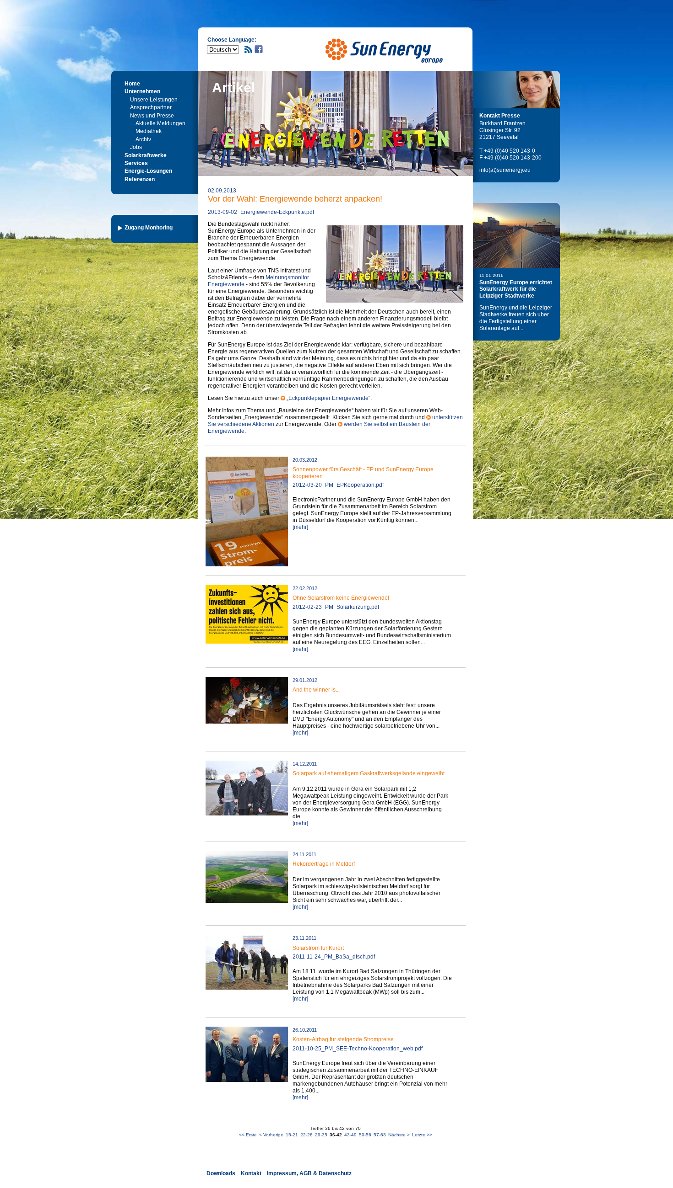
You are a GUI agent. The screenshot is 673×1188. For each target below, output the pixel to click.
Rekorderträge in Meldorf (324, 864)
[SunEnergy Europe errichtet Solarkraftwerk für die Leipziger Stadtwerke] (516, 235)
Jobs (136, 147)
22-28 (306, 1134)
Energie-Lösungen (148, 171)
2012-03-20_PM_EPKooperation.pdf (338, 485)
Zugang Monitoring (149, 227)
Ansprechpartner (151, 107)
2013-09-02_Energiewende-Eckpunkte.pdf (261, 212)
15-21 (292, 1134)
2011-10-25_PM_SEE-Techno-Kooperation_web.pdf (358, 1048)
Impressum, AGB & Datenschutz (309, 1173)
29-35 (321, 1134)
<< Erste (248, 1134)
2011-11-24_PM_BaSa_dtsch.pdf (334, 957)
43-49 (350, 1134)
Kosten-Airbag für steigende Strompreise (343, 1039)
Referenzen (140, 179)
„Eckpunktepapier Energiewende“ (328, 398)
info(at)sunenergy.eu (505, 170)
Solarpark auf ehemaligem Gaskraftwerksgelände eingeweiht (369, 773)
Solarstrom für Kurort (318, 948)
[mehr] (300, 527)
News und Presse (152, 115)
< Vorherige (271, 1134)
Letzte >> (422, 1134)
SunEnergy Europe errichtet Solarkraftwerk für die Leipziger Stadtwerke (515, 289)
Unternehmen (142, 91)
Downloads (220, 1173)
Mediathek (149, 131)
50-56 (365, 1134)
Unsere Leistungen (154, 99)
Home (132, 83)
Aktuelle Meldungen (160, 123)
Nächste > (399, 1134)
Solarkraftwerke (146, 155)
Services (136, 163)
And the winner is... (316, 690)
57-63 (380, 1134)
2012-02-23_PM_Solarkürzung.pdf (336, 607)
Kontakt (251, 1173)
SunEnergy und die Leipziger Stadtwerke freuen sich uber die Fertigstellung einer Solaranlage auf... (515, 317)
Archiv (143, 139)
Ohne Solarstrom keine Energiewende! (341, 598)
